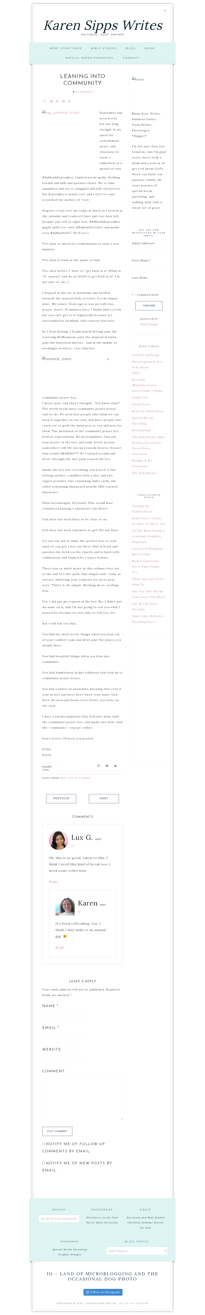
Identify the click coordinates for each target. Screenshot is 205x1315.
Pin (57, 101)
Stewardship (141, 430)
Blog (131, 48)
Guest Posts (141, 404)
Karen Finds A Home (147, 391)
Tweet (51, 101)
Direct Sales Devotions (102, 1222)
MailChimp (149, 324)
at (72, 846)
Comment (53, 1071)
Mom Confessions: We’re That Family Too (146, 566)
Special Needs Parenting (89, 57)
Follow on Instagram (105, 1292)
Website (51, 1050)
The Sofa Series (144, 473)
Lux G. (82, 837)
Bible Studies (104, 48)
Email (50, 1028)
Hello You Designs (134, 1303)
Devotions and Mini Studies (146, 1217)
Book (150, 48)
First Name (141, 260)
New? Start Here (66, 48)
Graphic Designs (69, 1254)
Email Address (143, 243)
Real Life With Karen (75, 778)
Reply (53, 882)
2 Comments (84, 92)
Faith (136, 373)
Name (50, 1006)
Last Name (140, 277)
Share (44, 101)
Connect (131, 57)
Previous (61, 798)
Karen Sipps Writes (102, 25)
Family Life (140, 397)
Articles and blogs (146, 355)
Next (103, 798)
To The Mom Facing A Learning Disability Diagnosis (148, 536)
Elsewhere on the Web (102, 1217)
